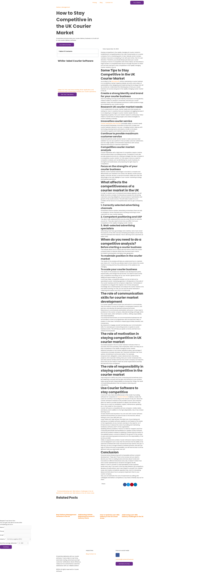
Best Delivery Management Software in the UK (66, 515)
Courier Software (123, 397)
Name (2, 527)
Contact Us (109, 2)
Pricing (94, 2)
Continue (6, 547)
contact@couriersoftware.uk (124, 559)
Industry (3, 539)
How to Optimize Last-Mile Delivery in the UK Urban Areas (109, 516)
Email (2, 535)
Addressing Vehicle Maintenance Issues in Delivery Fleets (86, 516)
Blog (101, 2)
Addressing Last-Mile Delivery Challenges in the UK (132, 515)
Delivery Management (63, 7)
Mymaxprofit (115, 81)
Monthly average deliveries (9, 543)
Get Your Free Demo (67, 94)
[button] (137, 3)
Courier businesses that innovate (111, 123)
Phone (2, 531)
